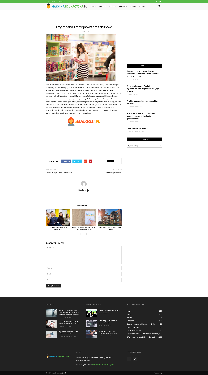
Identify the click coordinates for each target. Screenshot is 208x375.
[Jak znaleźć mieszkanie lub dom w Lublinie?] (110, 217)
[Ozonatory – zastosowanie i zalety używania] (91, 323)
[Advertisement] (104, 17)
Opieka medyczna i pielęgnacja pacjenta (141, 324)
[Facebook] (156, 1)
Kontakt (60, 1)
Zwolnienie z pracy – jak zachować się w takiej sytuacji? (109, 332)
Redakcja (83, 190)
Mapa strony (158, 373)
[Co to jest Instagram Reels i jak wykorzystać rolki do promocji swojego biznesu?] (51, 324)
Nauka (133, 6)
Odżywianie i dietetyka (134, 330)
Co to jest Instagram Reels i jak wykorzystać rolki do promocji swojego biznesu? (143, 88)
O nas (47, 1)
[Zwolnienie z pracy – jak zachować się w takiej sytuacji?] (91, 334)
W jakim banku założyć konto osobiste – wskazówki (68, 333)
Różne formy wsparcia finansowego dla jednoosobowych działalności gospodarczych (143, 116)
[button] (159, 6)
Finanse (102, 6)
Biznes (93, 6)
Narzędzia (123, 6)
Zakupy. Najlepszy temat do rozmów (59, 173)
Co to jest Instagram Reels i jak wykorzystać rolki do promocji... (69, 322)
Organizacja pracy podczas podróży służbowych (143, 334)
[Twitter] (160, 1)
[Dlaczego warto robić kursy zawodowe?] (58, 217)
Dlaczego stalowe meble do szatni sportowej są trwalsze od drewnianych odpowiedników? (143, 73)
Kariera (112, 6)
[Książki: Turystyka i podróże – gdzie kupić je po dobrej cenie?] (84, 217)
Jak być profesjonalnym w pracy (109, 310)
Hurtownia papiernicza (114, 173)
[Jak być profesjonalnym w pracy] (91, 313)
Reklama (53, 1)
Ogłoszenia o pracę (133, 327)
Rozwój (142, 6)
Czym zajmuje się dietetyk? (138, 128)
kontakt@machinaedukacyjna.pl (103, 365)
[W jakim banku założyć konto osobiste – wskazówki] (51, 334)
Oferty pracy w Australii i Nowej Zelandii (141, 337)
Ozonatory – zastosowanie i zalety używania (108, 322)
